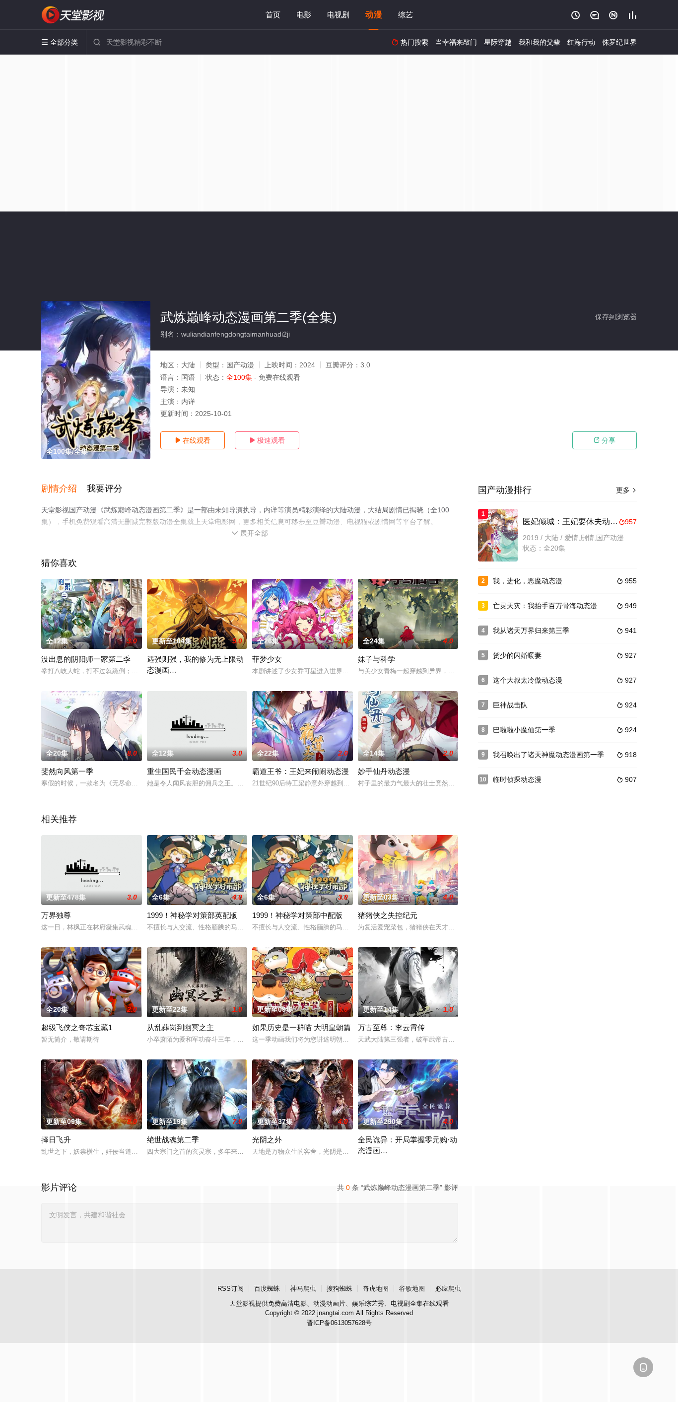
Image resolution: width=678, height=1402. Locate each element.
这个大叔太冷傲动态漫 (527, 680)
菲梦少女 (267, 659)
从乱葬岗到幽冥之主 (180, 1027)
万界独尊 (56, 915)
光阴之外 (267, 1139)
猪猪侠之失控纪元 (387, 915)
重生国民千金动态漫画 (184, 771)
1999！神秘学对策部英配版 (192, 915)
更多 (626, 490)
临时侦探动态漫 (517, 779)
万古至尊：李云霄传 (391, 1027)
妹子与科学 (376, 659)
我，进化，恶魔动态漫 (527, 581)
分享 (604, 440)
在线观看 (192, 440)
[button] (64, 489)
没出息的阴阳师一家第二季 (86, 659)
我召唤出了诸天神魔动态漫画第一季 (548, 755)
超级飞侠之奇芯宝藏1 (76, 1027)
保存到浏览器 (616, 317)
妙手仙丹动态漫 (384, 771)
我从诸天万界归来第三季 (531, 630)
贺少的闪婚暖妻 (517, 655)
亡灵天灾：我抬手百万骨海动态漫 (545, 606)
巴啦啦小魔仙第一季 (524, 730)
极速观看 (267, 440)
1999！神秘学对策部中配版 (297, 915)
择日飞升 (56, 1139)
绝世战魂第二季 (173, 1139)
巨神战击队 (510, 705)
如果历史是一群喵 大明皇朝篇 (301, 1027)
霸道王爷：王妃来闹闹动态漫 (300, 771)
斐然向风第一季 (67, 771)
